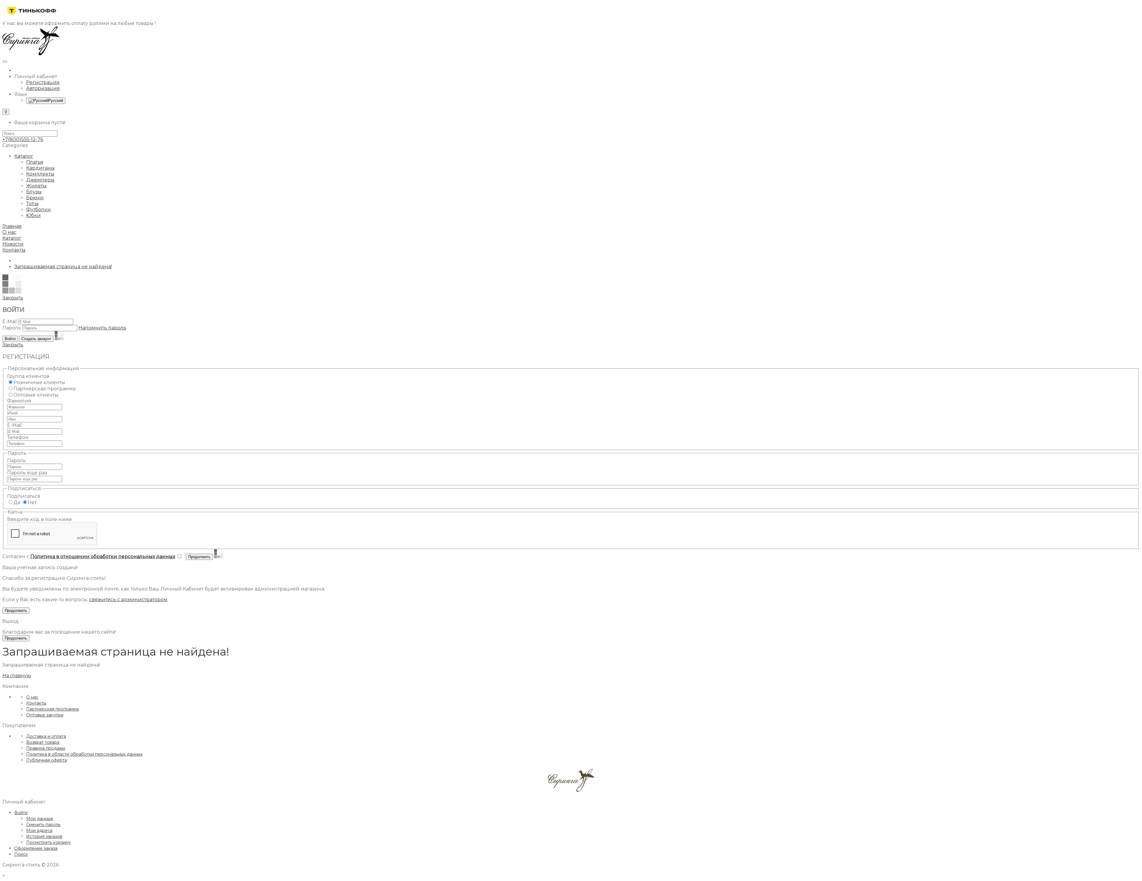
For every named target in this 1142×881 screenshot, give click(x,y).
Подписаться (23, 496)
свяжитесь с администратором (128, 599)
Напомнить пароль (102, 328)
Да (16, 502)
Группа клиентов (28, 376)
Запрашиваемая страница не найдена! (63, 266)
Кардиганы (40, 168)
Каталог (23, 156)
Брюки (35, 197)
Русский (55, 100)
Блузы (34, 192)
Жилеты (36, 186)
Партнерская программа (44, 388)
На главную (16, 675)
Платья (34, 162)
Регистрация (42, 82)
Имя (12, 413)
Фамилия (19, 401)
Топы (32, 203)
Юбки (33, 215)
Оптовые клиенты (36, 395)
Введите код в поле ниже (39, 519)
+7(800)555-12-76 (22, 139)
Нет (32, 502)
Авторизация (43, 88)
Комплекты (40, 174)
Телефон (18, 437)
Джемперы (40, 180)
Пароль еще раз (27, 473)
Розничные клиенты (39, 382)
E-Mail (9, 321)
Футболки (38, 209)
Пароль (11, 328)
